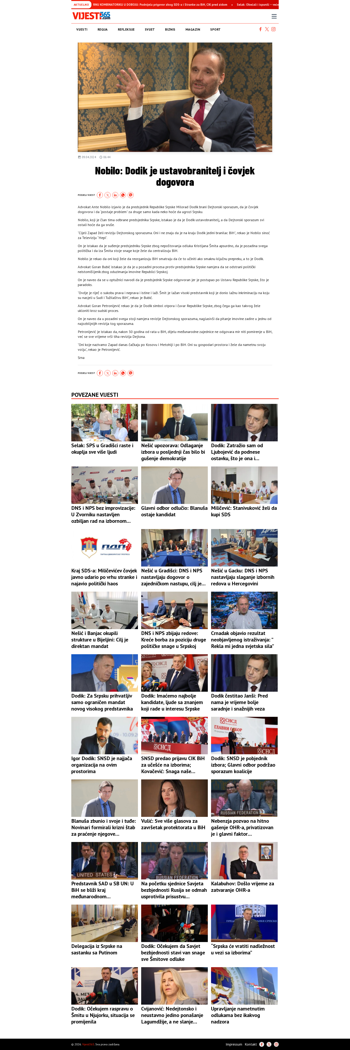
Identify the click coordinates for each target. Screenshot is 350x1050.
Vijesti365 (88, 1044)
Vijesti (82, 29)
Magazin (193, 29)
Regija (103, 29)
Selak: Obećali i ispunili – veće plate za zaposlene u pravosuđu (248, 4)
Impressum (234, 1044)
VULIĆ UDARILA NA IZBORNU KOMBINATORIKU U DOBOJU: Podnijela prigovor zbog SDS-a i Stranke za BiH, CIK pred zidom (112, 4)
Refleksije (126, 29)
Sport (215, 29)
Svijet (150, 29)
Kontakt (251, 1044)
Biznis (170, 29)
